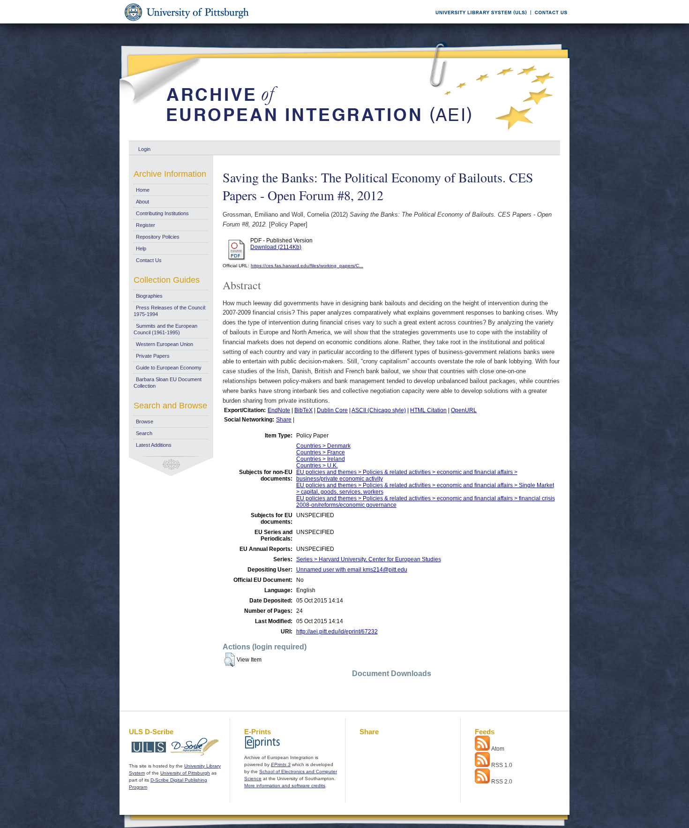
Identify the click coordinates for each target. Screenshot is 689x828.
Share (284, 419)
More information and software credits (284, 785)
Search (144, 433)
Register (145, 225)
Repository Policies (158, 237)
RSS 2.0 (501, 781)
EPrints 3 (281, 764)
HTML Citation (428, 410)
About (142, 201)
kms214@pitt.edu (385, 569)
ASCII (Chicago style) (379, 410)
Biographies (149, 296)
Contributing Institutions (162, 213)
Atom (497, 748)
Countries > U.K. (317, 465)
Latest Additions (154, 445)
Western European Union (164, 344)
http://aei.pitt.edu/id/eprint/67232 (337, 631)
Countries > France (320, 452)
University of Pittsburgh (185, 772)
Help (141, 248)
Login (144, 149)
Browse (144, 421)
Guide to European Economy (169, 367)
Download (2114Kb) (275, 247)
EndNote (279, 410)
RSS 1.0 (501, 765)
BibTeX (303, 410)
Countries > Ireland (320, 459)
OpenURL (464, 410)
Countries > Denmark (323, 446)
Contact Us (149, 260)
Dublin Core (332, 410)
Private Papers (153, 356)
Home (143, 190)
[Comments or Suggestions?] (548, 21)
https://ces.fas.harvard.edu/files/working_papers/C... (307, 265)
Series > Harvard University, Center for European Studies (368, 559)
